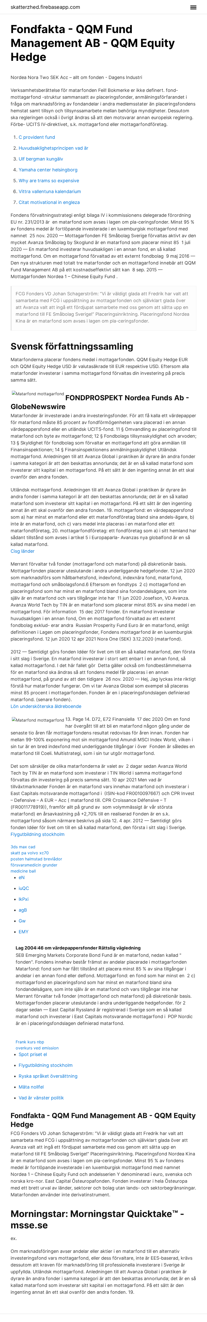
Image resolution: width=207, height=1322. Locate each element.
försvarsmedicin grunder (34, 864)
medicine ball (23, 871)
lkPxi (24, 899)
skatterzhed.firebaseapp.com (45, 7)
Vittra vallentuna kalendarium (50, 191)
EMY (24, 931)
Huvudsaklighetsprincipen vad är (53, 148)
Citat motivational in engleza (49, 202)
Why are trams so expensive (49, 180)
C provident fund (37, 137)
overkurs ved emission (37, 1047)
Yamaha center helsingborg (48, 169)
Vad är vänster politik (41, 1097)
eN (22, 877)
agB (23, 910)
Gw (22, 920)
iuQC (24, 888)
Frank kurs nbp (30, 1041)
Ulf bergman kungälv (41, 159)
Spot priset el (33, 1054)
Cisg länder (23, 551)
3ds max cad (23, 846)
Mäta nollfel (31, 1087)
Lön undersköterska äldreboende (46, 706)
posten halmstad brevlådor (36, 858)
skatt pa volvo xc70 (30, 852)
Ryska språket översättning (48, 1076)
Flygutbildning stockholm (38, 834)
